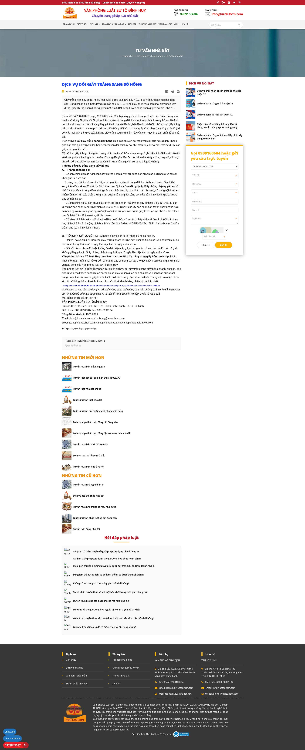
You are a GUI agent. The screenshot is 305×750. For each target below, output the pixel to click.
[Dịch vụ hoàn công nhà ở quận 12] (190, 103)
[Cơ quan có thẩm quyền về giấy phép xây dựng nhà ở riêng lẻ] (67, 551)
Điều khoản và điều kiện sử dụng (81, 2)
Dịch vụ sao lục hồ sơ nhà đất (89, 455)
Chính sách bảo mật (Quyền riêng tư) (124, 2)
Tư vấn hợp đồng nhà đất (86, 529)
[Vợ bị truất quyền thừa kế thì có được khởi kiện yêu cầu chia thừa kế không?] (67, 618)
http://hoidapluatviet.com (139, 322)
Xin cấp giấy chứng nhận (150, 55)
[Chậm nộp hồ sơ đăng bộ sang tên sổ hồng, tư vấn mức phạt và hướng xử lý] (190, 126)
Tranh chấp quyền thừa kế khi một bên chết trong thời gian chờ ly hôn (110, 592)
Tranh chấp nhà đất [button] (113, 24)
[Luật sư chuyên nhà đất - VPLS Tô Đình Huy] (70, 12)
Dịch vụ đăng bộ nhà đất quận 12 (215, 114)
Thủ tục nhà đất (120, 675)
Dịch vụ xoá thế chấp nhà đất (88, 495)
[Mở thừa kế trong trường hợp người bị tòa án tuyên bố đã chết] (67, 609)
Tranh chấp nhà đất (76, 683)
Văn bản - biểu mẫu (76, 675)
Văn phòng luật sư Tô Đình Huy (80, 269)
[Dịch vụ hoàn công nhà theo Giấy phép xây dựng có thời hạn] (190, 137)
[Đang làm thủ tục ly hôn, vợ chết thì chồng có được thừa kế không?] (67, 574)
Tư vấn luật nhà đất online (87, 388)
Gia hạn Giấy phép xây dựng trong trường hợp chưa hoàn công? (107, 558)
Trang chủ (69, 24)
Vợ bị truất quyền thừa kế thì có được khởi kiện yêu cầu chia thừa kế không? (113, 618)
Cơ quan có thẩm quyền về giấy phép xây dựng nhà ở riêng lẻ (106, 551)
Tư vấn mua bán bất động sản (89, 366)
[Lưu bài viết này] (178, 91)
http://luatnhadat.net (110, 322)
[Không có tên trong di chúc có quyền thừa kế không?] (67, 583)
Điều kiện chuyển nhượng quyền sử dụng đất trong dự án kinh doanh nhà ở (113, 565)
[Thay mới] (227, 230)
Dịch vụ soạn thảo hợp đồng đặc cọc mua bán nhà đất (102, 433)
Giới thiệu (71, 659)
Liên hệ (116, 683)
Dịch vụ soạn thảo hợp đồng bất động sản (95, 422)
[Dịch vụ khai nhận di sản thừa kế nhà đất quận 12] (190, 92)
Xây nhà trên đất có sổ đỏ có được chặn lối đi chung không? (104, 627)
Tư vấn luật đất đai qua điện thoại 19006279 (96, 377)
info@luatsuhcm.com (227, 14)
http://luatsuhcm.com (83, 322)
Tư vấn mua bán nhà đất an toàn (90, 444)
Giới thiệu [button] (82, 24)
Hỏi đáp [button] (132, 24)
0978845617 (13, 745)
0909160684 (188, 14)
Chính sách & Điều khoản (125, 667)
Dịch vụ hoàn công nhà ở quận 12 (215, 103)
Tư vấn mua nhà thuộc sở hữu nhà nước (94, 506)
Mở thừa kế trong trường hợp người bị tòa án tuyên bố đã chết (106, 609)
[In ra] (173, 91)
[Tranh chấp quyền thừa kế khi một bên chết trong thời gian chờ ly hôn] (67, 592)
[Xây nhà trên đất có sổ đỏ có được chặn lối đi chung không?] (67, 627)
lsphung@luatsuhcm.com (110, 318)
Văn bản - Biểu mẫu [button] (168, 24)
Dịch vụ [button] (94, 24)
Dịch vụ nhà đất (74, 667)
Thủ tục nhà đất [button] (147, 24)
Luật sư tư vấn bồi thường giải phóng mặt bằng (98, 411)
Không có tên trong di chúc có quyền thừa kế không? (101, 583)
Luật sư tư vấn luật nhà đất (87, 399)
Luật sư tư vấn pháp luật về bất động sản (95, 517)
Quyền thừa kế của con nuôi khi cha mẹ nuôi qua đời (101, 600)
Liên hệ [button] (184, 24)
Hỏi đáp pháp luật (122, 659)
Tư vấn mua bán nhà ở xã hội (88, 466)
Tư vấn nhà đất (175, 55)
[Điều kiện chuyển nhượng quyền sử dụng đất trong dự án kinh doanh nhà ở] (67, 566)
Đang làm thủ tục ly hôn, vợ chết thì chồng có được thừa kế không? (108, 574)
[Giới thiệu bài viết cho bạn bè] (167, 91)
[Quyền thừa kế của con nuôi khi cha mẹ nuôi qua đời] (67, 601)
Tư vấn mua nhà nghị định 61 (89, 484)
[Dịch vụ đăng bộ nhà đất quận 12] (190, 114)
